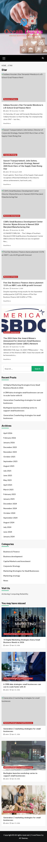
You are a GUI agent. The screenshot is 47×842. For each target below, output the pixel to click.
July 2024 (7, 527)
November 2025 (10, 452)
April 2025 (7, 485)
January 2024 (9, 536)
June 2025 (7, 475)
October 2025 (9, 457)
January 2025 (9, 499)
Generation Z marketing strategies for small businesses (22, 401)
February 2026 (9, 438)
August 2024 (8, 522)
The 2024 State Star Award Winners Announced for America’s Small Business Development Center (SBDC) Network (22, 341)
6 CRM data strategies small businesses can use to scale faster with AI (23, 393)
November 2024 (10, 508)
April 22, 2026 (16, 690)
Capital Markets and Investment (16, 561)
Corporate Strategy (10, 155)
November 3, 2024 (17, 288)
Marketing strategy (11, 576)
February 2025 (9, 494)
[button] (4, 58)
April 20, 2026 (16, 779)
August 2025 (8, 466)
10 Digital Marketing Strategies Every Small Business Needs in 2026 (21, 386)
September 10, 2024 (18, 347)
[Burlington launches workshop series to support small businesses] (24, 755)
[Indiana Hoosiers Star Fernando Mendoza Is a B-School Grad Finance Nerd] (24, 87)
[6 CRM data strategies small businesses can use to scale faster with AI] (24, 666)
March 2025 (8, 489)
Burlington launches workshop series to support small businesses (20, 409)
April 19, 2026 (16, 823)
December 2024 (10, 504)
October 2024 (9, 513)
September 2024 (10, 518)
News (5, 580)
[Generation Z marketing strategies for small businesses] (24, 711)
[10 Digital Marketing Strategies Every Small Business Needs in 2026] (24, 622)
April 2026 (7, 433)
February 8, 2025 (17, 172)
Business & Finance (10, 99)
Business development (11, 216)
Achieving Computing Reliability (15, 594)
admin (7, 111)
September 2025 (10, 461)
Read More (7, 123)
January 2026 (9, 442)
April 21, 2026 (16, 734)
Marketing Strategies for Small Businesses (21, 571)
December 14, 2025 (18, 111)
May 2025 (7, 480)
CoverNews (36, 835)
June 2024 (7, 532)
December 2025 (10, 447)
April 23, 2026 (16, 645)
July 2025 (7, 471)
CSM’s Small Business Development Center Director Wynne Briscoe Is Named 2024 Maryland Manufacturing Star (23, 224)
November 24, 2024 (18, 230)
